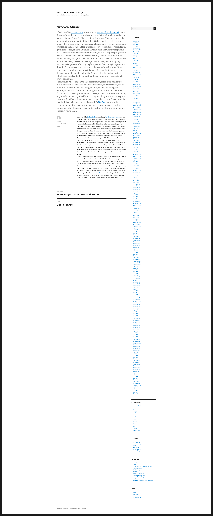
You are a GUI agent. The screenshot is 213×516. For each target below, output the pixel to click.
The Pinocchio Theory (70, 12)
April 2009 (135, 254)
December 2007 (137, 280)
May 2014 (135, 161)
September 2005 (137, 327)
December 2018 (137, 112)
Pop (134, 423)
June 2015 (135, 147)
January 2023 (136, 72)
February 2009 (137, 257)
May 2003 (135, 376)
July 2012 (135, 193)
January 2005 (136, 341)
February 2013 (136, 182)
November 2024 (137, 58)
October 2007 (136, 284)
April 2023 (135, 71)
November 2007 (137, 282)
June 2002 (135, 388)
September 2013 (137, 174)
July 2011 (135, 212)
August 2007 (136, 287)
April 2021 (135, 90)
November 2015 (137, 144)
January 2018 (136, 123)
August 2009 (136, 247)
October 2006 (136, 305)
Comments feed (137, 496)
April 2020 (135, 98)
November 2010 (137, 222)
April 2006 (135, 315)
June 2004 (135, 353)
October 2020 (136, 97)
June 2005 (135, 332)
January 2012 (136, 201)
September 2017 (137, 126)
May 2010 (135, 231)
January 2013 (136, 184)
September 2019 (137, 109)
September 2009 (137, 245)
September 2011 (137, 208)
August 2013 (136, 175)
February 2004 (136, 360)
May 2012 (135, 196)
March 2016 (136, 139)
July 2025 (135, 53)
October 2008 (136, 263)
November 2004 (137, 345)
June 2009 (135, 250)
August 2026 (136, 41)
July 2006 (135, 310)
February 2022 (136, 83)
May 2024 (135, 64)
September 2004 (137, 348)
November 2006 (137, 303)
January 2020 (136, 102)
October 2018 (136, 116)
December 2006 (137, 301)
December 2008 (137, 261)
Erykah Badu (77, 32)
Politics (135, 421)
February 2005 (136, 339)
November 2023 (137, 67)
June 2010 (135, 229)
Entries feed (136, 494)
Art (133, 407)
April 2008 (135, 273)
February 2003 (136, 381)
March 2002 (136, 394)
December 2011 (137, 203)
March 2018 (136, 121)
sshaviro (59, 121)
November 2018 (137, 114)
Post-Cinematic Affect (139, 473)
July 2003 (135, 373)
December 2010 (137, 221)
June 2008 (135, 270)
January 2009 (136, 259)
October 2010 (136, 224)
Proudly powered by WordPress (78, 508)
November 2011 (137, 205)
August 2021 (136, 88)
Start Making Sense (138, 451)
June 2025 (135, 55)
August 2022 (136, 78)
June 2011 (135, 214)
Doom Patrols (136, 463)
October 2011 (136, 207)
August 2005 (136, 329)
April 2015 (135, 149)
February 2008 (136, 277)
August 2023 (136, 69)
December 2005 (137, 322)
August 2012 (136, 191)
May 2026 (135, 44)
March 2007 (136, 296)
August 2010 (136, 228)
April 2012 (135, 198)
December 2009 (137, 240)
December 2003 (137, 364)
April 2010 (135, 233)
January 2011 (136, 219)
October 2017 (136, 125)
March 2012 (136, 200)
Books (134, 409)
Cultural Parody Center (139, 444)
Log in (134, 492)
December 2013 (137, 170)
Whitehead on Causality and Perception (143, 480)
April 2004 (135, 357)
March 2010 (136, 235)
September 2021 (137, 86)
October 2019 (136, 107)
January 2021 (136, 95)
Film (134, 414)
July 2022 (135, 79)
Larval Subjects (137, 449)
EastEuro (135, 411)
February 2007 (136, 298)
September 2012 (137, 189)
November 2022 (137, 74)
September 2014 (137, 158)
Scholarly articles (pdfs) (139, 475)
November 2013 (137, 172)
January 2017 (136, 132)
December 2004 (137, 343)
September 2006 (137, 306)
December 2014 (137, 154)
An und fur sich (137, 442)
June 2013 (135, 179)
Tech (134, 427)
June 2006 (135, 312)
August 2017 (136, 128)
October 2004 (136, 346)
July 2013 (135, 177)
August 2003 (136, 371)
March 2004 (136, 359)
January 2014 (136, 168)
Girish (134, 445)
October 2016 (136, 135)
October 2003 (136, 367)
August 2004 (136, 350)
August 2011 (136, 210)
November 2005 (137, 324)
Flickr (134, 464)
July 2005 (135, 331)
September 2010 (137, 226)
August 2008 (136, 266)
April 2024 (135, 65)
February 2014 (136, 167)
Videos (134, 478)
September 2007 (137, 285)
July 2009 (135, 249)
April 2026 (135, 46)
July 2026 (135, 43)
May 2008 (135, 271)
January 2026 (136, 48)
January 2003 (136, 383)
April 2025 (135, 57)
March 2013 (136, 181)
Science (135, 425)
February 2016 (136, 140)
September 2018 (137, 118)
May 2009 (135, 252)
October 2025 (136, 51)
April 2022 (135, 81)
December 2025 (137, 50)
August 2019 (136, 111)
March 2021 (136, 91)
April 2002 (135, 392)
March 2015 (136, 151)
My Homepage (136, 470)
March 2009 (136, 256)
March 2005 (136, 338)
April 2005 (135, 336)
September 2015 (137, 146)
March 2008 (136, 275)
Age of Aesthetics (137, 406)
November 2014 (137, 156)
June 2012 (135, 195)
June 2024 (135, 62)
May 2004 (135, 355)
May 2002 (135, 390)
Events (134, 413)
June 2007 (135, 291)
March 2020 (136, 100)
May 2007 (135, 292)
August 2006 (136, 308)
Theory (135, 428)
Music (58, 126)
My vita (135, 471)
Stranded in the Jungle (139, 477)
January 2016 (136, 142)
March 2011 (136, 215)
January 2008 (136, 278)
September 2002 (137, 385)
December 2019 (137, 104)
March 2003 (136, 380)
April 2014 (135, 163)
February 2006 (137, 318)
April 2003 (135, 378)
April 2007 (135, 294)
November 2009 (137, 242)
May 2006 (135, 313)
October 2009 (136, 243)
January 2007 (136, 299)
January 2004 (136, 362)
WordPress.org (137, 497)
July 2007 (135, 289)
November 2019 (137, 105)
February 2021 (136, 93)
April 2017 (135, 130)
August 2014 (136, 160)
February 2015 (136, 153)
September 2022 (137, 76)
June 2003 (135, 374)
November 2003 (137, 366)
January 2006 (136, 320)
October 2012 (136, 188)
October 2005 (136, 325)
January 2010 (136, 238)
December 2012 (137, 186)
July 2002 (135, 387)
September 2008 (137, 264)
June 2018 (135, 119)
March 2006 (136, 317)
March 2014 (136, 165)
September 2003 (137, 369)
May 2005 (135, 334)
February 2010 (136, 236)
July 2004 (135, 352)
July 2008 (135, 268)
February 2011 (136, 217)
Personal (135, 420)
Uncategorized (137, 430)
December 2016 (137, 133)
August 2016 (136, 137)
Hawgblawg (136, 447)
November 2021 (137, 84)
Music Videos (136, 418)
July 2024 (135, 60)
